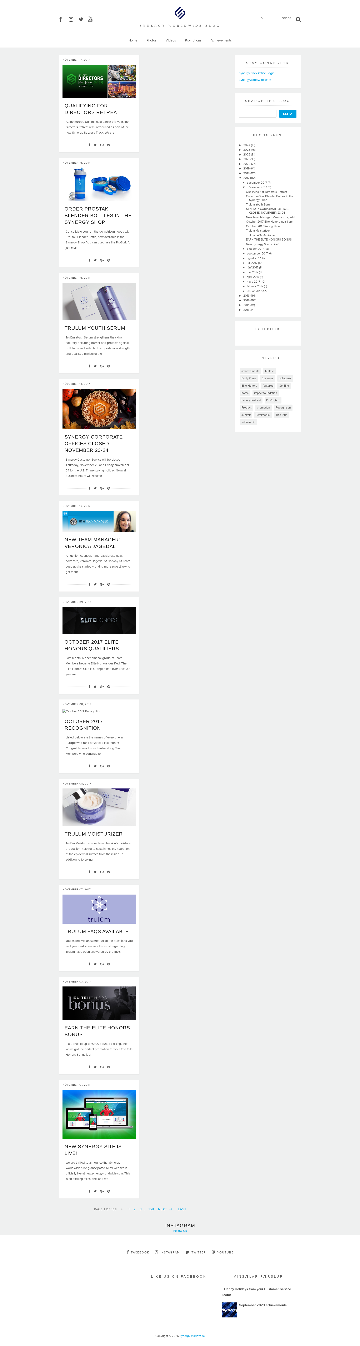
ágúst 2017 (254, 258)
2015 (246, 300)
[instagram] (73, 20)
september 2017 (258, 253)
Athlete (269, 371)
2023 (247, 150)
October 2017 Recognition (263, 226)
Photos (151, 40)
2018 (246, 173)
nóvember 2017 (257, 187)
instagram (170, 1252)
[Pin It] (108, 145)
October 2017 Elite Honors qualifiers (269, 221)
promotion (263, 407)
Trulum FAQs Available (97, 931)
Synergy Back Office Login (256, 73)
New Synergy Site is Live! (262, 244)
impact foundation (265, 393)
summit (246, 415)
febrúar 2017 (255, 286)
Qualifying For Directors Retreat (266, 192)
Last (182, 1209)
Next (163, 1209)
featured (268, 385)
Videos (171, 40)
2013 (246, 310)
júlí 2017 (252, 263)
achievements (250, 371)
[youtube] (92, 20)
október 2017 (256, 249)
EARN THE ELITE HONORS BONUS (269, 239)
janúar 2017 (254, 291)
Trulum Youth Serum (95, 328)
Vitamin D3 (248, 422)
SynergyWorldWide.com (255, 80)
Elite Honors (249, 385)
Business (268, 378)
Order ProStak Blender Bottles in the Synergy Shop (98, 215)
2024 (247, 145)
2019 (246, 168)
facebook (140, 1252)
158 (151, 1209)
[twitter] (82, 20)
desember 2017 (257, 182)
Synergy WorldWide (192, 1336)
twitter (198, 1252)
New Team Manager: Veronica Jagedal (270, 217)
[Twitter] (95, 145)
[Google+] (102, 145)
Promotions (193, 40)
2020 (247, 164)
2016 (246, 295)
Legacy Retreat (251, 400)
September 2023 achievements (263, 1305)
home (245, 393)
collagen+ (285, 378)
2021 (246, 159)
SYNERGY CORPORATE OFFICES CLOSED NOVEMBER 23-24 (94, 443)
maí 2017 (253, 272)
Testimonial (263, 415)
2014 (246, 305)
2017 (246, 178)
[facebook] (63, 20)
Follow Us (180, 1231)
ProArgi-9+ (273, 400)
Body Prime (248, 378)
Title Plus (281, 415)
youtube (225, 1252)
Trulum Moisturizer (94, 834)
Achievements (221, 40)
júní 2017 (253, 267)
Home (133, 40)
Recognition (283, 407)
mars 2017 (254, 281)
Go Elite (284, 385)
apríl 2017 (253, 277)
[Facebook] (89, 145)
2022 (247, 154)
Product (246, 407)
